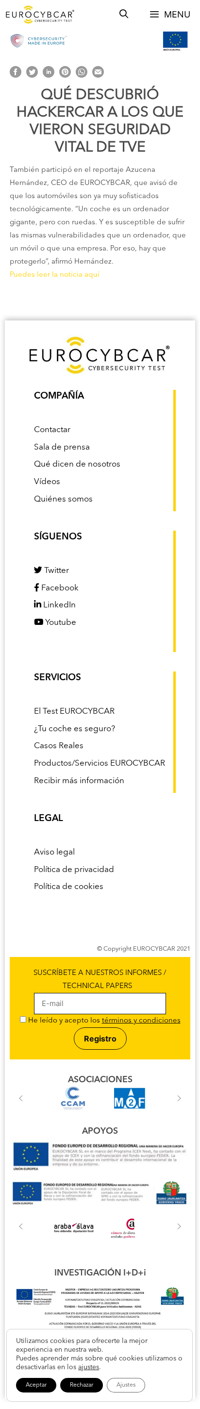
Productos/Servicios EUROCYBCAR (99, 763)
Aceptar (36, 1385)
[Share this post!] (15, 76)
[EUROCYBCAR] (40, 14)
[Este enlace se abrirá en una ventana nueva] (100, 1172)
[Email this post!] (98, 76)
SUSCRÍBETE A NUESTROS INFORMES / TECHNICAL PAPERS (100, 980)
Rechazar (81, 1385)
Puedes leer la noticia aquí (55, 275)
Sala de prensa (62, 447)
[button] (21, 1098)
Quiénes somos (63, 499)
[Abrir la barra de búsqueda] (124, 14)
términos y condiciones (141, 1020)
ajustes (88, 1367)
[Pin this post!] (65, 76)
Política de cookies (68, 887)
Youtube (59, 623)
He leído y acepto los (103, 1020)
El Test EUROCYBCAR (74, 711)
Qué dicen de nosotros (77, 464)
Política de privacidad (74, 870)
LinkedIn (58, 605)
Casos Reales (58, 746)
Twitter (55, 571)
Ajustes (126, 1385)
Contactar (52, 430)
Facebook (59, 588)
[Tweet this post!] (32, 76)
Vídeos (47, 482)
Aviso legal (54, 852)
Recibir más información (79, 781)
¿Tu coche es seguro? (74, 729)
